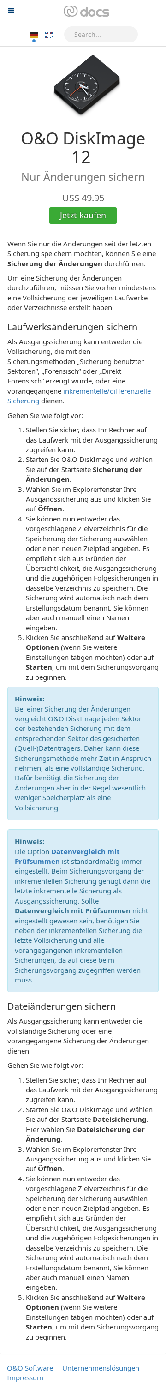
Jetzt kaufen (83, 215)
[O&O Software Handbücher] (85, 11)
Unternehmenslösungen (100, 1367)
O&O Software (30, 1367)
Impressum (25, 1377)
